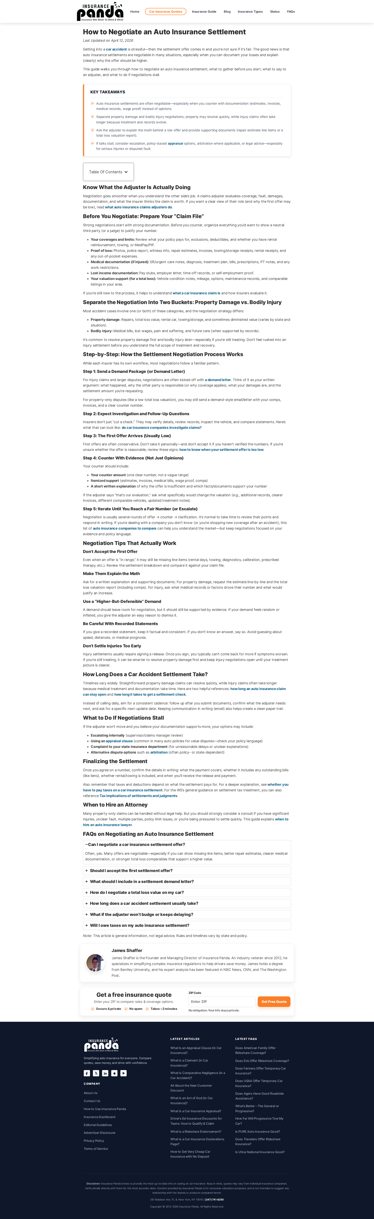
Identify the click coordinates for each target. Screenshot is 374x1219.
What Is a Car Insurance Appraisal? (195, 1111)
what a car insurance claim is (196, 293)
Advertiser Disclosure (99, 1133)
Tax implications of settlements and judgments (138, 796)
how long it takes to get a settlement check (150, 694)
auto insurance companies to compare (125, 528)
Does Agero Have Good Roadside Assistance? (259, 1096)
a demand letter (218, 380)
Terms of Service (96, 1149)
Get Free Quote (274, 1002)
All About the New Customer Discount (191, 1088)
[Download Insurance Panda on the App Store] (114, 1073)
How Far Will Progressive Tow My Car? (259, 1120)
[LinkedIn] (105, 1073)
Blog (227, 11)
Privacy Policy (94, 1141)
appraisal (175, 143)
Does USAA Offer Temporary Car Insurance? (259, 1083)
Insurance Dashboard (99, 1117)
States (275, 11)
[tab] (187, 852)
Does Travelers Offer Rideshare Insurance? (257, 1141)
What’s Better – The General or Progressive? (257, 1108)
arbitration (159, 752)
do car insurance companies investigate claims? (162, 428)
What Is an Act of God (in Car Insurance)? (191, 1100)
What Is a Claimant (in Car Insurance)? (189, 1062)
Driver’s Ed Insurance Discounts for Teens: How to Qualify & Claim (196, 1120)
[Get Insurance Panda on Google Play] (123, 1073)
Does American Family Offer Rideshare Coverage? (255, 1050)
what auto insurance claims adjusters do (138, 207)
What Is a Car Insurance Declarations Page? (197, 1141)
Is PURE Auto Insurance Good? (257, 1131)
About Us (91, 1093)
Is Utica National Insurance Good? (260, 1152)
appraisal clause (119, 741)
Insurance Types (250, 11)
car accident (116, 49)
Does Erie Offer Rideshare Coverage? (262, 1061)
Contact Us (92, 1101)
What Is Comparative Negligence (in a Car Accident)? (197, 1075)
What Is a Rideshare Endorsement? (195, 1131)
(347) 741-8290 (214, 1199)
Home (134, 11)
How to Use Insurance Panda (105, 1109)
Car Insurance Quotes (165, 11)
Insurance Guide (204, 11)
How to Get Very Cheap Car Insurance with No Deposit (190, 1154)
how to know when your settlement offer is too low (221, 450)
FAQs (291, 11)
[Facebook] (87, 1073)
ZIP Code (195, 993)
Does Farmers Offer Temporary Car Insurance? (260, 1070)
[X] (96, 1073)
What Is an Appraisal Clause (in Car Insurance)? (196, 1050)
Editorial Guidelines (98, 1125)
